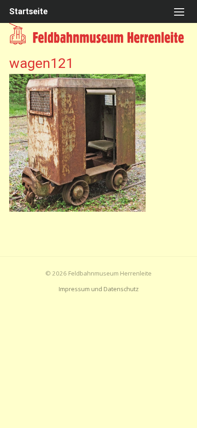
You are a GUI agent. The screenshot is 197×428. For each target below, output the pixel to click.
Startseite (28, 11)
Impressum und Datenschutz (99, 289)
